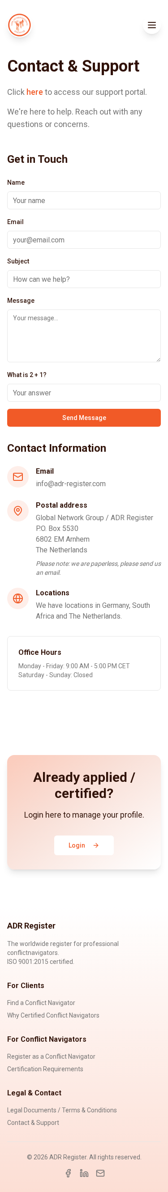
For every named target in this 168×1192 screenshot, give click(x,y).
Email (15, 221)
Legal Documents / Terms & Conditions (62, 1110)
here (34, 92)
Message (20, 300)
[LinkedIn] (84, 1173)
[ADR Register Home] (19, 25)
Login (77, 845)
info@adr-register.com (71, 483)
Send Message (84, 417)
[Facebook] (68, 1173)
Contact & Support (33, 1122)
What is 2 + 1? (27, 374)
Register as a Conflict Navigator (51, 1056)
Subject (18, 261)
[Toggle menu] (152, 25)
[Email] (100, 1173)
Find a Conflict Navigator (41, 1002)
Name (16, 182)
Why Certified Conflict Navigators (53, 1015)
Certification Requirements (45, 1069)
